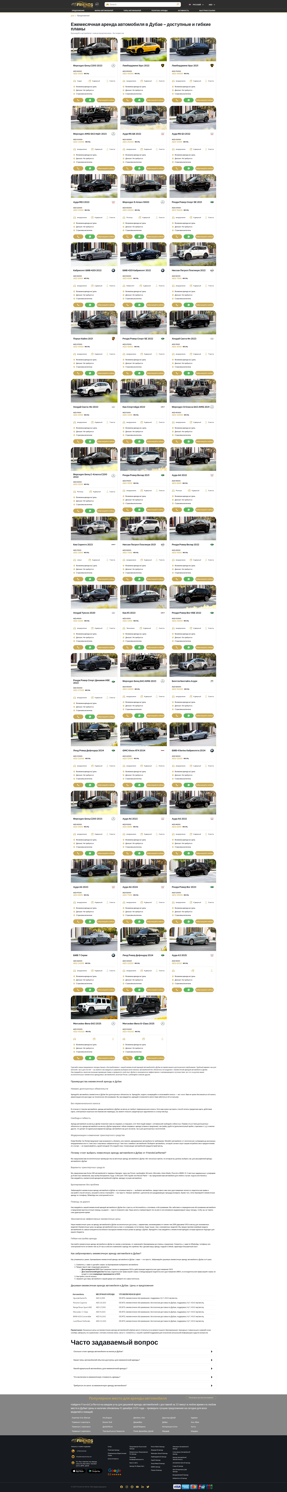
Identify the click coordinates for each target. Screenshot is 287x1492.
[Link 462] (189, 921)
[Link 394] (94, 734)
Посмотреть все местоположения (201, 1398)
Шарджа (194, 1431)
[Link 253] (78, 373)
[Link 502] (139, 1058)
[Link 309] (128, 509)
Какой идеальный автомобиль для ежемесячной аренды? (100, 1368)
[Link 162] (143, 49)
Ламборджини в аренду (158, 1457)
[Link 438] (189, 853)
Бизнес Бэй (107, 1422)
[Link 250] (94, 322)
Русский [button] (196, 5)
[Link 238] (139, 305)
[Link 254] (90, 373)
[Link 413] (177, 785)
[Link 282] (143, 390)
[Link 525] (82, 1440)
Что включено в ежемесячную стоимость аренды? (97, 1377)
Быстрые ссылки (207, 11)
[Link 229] (78, 305)
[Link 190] (139, 168)
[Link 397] (78, 785)
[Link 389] (177, 715)
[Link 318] (189, 509)
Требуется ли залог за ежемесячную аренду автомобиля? (100, 1385)
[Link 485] (177, 990)
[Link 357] (128, 647)
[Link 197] (177, 168)
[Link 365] (177, 647)
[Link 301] (78, 511)
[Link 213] (128, 236)
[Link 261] (128, 373)
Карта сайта (133, 1463)
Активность (183, 11)
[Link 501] (128, 1058)
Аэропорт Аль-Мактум (81, 1418)
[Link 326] (90, 579)
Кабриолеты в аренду (180, 1478)
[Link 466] (94, 939)
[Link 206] (90, 236)
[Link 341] (177, 579)
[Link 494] (90, 1058)
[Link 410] (193, 734)
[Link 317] (177, 509)
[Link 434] (193, 802)
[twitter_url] (149, 1486)
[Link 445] (78, 921)
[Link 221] (177, 236)
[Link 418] (94, 802)
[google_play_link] (95, 1471)
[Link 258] (143, 322)
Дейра (164, 1422)
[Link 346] (94, 596)
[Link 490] (94, 1007)
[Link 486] (189, 990)
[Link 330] (143, 528)
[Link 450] (143, 870)
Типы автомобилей (132, 11)
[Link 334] (139, 579)
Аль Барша (107, 1418)
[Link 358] (139, 647)
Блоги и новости (113, 1459)
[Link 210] (143, 186)
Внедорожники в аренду (180, 1475)
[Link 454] (139, 921)
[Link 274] (94, 390)
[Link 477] (128, 990)
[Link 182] (90, 168)
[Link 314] (193, 459)
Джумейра (137, 1422)
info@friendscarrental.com (84, 1457)
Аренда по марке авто (136, 1466)
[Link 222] (189, 236)
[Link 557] (205, 1454)
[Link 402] (143, 734)
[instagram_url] (128, 1486)
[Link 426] (143, 802)
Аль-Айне (195, 1422)
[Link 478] (139, 990)
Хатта (193, 1427)
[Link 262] (139, 373)
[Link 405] (128, 785)
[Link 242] (193, 254)
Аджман (194, 1418)
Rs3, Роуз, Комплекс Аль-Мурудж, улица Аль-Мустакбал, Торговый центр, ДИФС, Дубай (86, 1464)
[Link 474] (143, 939)
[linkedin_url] (144, 1486)
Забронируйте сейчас (106, 100)
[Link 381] (128, 715)
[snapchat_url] (133, 1486)
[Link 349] (78, 647)
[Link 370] (94, 664)
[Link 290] (193, 390)
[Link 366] (189, 647)
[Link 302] (90, 511)
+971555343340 (81, 1451)
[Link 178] (94, 117)
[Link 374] (90, 717)
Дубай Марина (139, 1427)
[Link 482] (193, 939)
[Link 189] (128, 168)
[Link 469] (78, 990)
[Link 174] (189, 100)
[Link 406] (139, 785)
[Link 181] (78, 168)
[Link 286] (139, 441)
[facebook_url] (122, 1486)
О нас (110, 1447)
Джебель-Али (139, 1418)
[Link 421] (78, 853)
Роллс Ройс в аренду (157, 1447)
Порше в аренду (156, 1470)
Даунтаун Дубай (169, 1418)
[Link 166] (139, 100)
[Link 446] (90, 921)
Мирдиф (165, 1431)
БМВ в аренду (155, 1467)
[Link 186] (143, 117)
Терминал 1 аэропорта (81, 1422)
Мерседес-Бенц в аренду (159, 1453)
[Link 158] (90, 100)
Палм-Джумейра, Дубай (143, 1431)
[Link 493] (78, 1058)
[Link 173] (177, 100)
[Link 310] (139, 509)
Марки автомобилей (104, 11)
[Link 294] (189, 441)
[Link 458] (193, 870)
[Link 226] (94, 254)
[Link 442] (94, 870)
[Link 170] (193, 49)
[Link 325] (78, 579)
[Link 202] (94, 186)
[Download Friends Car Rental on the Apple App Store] (78, 1471)
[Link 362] (193, 596)
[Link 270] (189, 373)
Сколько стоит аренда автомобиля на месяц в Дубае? (98, 1351)
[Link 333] (128, 579)
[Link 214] (139, 236)
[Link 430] (139, 853)
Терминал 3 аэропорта (81, 1431)
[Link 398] (90, 785)
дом (72, 15)
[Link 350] (90, 647)
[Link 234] (143, 254)
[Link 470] (90, 990)
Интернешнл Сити (169, 1427)
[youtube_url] (138, 1486)
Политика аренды (159, 11)
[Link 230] (90, 305)
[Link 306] (143, 459)
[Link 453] (128, 921)
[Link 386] (193, 664)
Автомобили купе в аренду (181, 1463)
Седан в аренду (178, 1466)
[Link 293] (177, 441)
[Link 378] (143, 664)
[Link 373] (78, 717)
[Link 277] (78, 441)
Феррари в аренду (157, 1450)
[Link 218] (193, 186)
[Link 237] (128, 305)
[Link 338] (193, 528)
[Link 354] (143, 596)
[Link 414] (189, 785)
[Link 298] (94, 459)
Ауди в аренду (155, 1460)
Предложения (78, 11)
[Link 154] (94, 49)
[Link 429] (128, 853)
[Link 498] (143, 1007)
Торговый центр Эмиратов (114, 1431)
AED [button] (211, 5)
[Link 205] (78, 236)
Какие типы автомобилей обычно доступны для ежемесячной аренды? (107, 1360)
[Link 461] (177, 921)
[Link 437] (177, 853)
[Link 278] (90, 441)
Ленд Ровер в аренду (158, 1463)
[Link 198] (189, 168)
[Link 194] (193, 117)
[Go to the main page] (82, 4)
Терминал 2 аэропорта (81, 1427)
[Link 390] (189, 715)
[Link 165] (128, 100)
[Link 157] (78, 100)
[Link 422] (90, 853)
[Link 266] (193, 322)
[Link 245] (177, 305)
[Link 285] (128, 441)
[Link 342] (189, 579)
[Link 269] (177, 373)
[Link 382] (139, 715)
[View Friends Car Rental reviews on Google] (128, 1472)
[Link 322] (94, 528)
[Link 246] (189, 305)
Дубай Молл (108, 1427)
